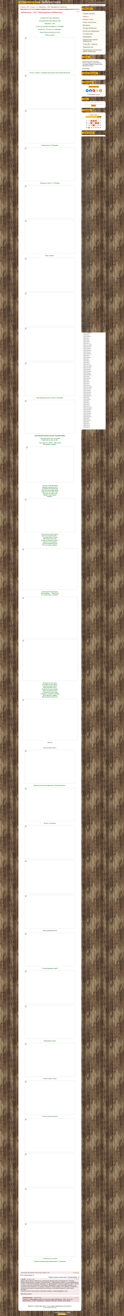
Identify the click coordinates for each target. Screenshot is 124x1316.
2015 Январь (87, 194)
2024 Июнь (86, 381)
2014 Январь (87, 175)
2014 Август (86, 187)
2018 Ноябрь (87, 268)
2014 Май (86, 182)
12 (91, 123)
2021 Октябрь (87, 325)
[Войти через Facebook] (90, 90)
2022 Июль (86, 341)
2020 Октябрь (87, 304)
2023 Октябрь (87, 367)
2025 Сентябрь (87, 407)
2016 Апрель (87, 219)
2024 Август (86, 385)
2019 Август (86, 284)
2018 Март (86, 256)
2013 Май (86, 163)
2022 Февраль (87, 332)
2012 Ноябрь (87, 153)
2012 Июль (86, 147)
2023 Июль (86, 362)
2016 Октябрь (87, 228)
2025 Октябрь (87, 409)
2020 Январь (87, 291)
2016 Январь (87, 214)
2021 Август (86, 322)
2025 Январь (87, 394)
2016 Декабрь (87, 231)
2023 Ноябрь (87, 369)
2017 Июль (86, 243)
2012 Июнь (86, 146)
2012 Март (86, 140)
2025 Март (86, 397)
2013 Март (86, 160)
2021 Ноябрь (87, 327)
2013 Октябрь (87, 170)
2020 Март (86, 294)
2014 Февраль (87, 177)
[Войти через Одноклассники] (100, 90)
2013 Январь (87, 156)
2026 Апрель (87, 420)
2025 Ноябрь (87, 411)
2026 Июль (86, 425)
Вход (37, 2)
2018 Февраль (87, 254)
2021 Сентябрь (87, 324)
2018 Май (86, 259)
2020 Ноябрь (87, 306)
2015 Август (86, 207)
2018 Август (86, 264)
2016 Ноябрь (87, 229)
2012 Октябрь (87, 151)
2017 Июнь (86, 242)
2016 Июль (86, 224)
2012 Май (86, 144)
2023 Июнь (86, 360)
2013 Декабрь (87, 174)
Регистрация (29, 2)
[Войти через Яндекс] (93, 90)
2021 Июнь (86, 318)
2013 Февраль (87, 158)
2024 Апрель (87, 378)
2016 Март (86, 217)
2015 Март (86, 198)
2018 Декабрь (87, 270)
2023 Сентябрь (87, 366)
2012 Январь (87, 137)
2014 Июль (86, 186)
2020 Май (86, 297)
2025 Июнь (86, 402)
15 (98, 123)
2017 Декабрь (87, 250)
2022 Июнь (86, 339)
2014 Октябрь (87, 189)
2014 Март (86, 179)
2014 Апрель (87, 181)
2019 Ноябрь (87, 287)
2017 (28, 7)
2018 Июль (86, 263)
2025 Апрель (87, 399)
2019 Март (86, 275)
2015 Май (86, 201)
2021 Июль (86, 320)
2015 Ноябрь (87, 210)
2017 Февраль (87, 235)
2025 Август (86, 406)
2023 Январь (87, 352)
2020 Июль (86, 301)
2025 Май (86, 401)
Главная (21, 2)
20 (93, 125)
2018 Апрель (87, 257)
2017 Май (86, 240)
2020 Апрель (87, 296)
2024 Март (86, 376)
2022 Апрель (87, 336)
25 (37, 7)
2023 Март (86, 355)
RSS (103, 5)
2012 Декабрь (87, 154)
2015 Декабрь (87, 212)
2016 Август (86, 226)
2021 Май (86, 317)
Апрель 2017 (93, 115)
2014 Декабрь (87, 193)
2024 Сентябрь (87, 387)
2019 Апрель (87, 277)
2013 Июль (86, 167)
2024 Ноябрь (87, 390)
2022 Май (86, 338)
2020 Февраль (87, 292)
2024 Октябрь (87, 388)
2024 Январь (87, 373)
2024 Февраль (87, 374)
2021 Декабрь (87, 329)
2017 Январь (87, 233)
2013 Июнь (86, 165)
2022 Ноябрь (87, 348)
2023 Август (86, 364)
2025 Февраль (87, 395)
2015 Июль (86, 205)
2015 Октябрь (87, 208)
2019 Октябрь (87, 285)
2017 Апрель (87, 238)
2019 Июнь (86, 280)
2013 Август (86, 168)
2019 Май (86, 278)
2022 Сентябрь (87, 345)
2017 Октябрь (87, 247)
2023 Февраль (87, 353)
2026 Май (86, 421)
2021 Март (86, 313)
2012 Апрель (87, 142)
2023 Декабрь (87, 371)
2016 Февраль (87, 215)
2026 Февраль (87, 416)
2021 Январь (87, 310)
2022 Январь (87, 331)
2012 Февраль (87, 139)
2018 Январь (87, 252)
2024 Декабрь (87, 392)
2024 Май (86, 380)
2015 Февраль (87, 196)
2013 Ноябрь (87, 172)
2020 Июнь (86, 299)
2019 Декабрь (87, 289)
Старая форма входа (93, 94)
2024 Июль (86, 383)
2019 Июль (86, 282)
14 (96, 123)
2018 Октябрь (87, 266)
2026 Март (86, 418)
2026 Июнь (86, 423)
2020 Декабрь (87, 308)
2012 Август (86, 149)
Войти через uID (93, 86)
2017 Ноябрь (87, 249)
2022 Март (86, 334)
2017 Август (86, 245)
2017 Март (86, 236)
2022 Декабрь (87, 350)
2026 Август (86, 427)
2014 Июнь (86, 184)
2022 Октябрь (87, 346)
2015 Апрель (87, 200)
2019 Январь (87, 271)
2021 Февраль (87, 311)
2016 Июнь (86, 222)
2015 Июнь (86, 203)
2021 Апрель (87, 315)
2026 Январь (87, 414)
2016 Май (86, 221)
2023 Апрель (87, 357)
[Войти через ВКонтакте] (87, 90)
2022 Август (86, 343)
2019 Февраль (87, 273)
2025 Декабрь (87, 413)
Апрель (33, 7)
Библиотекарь (38, 1272)
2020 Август (86, 303)
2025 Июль (86, 404)
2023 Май (86, 359)
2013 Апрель (87, 161)
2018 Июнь (86, 261)
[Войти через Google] (97, 90)
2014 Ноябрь (87, 191)
